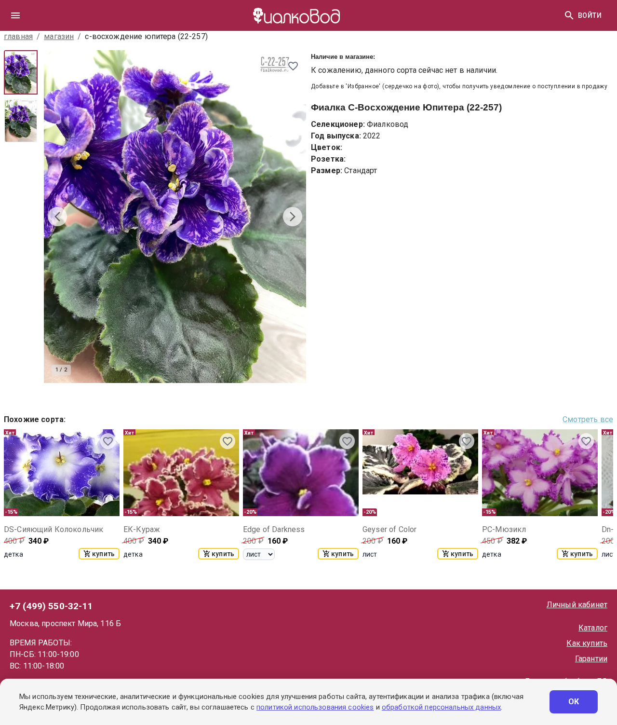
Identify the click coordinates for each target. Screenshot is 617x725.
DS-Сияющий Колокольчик (53, 529)
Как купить (586, 643)
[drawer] (15, 15)
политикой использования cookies (315, 707)
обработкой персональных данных (441, 707)
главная (18, 36)
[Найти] (569, 15)
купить (103, 554)
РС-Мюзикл (504, 529)
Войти (590, 15)
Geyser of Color (389, 529)
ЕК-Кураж (141, 529)
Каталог (592, 627)
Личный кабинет (577, 604)
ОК (573, 701)
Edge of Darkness (274, 529)
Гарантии (591, 658)
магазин (59, 36)
